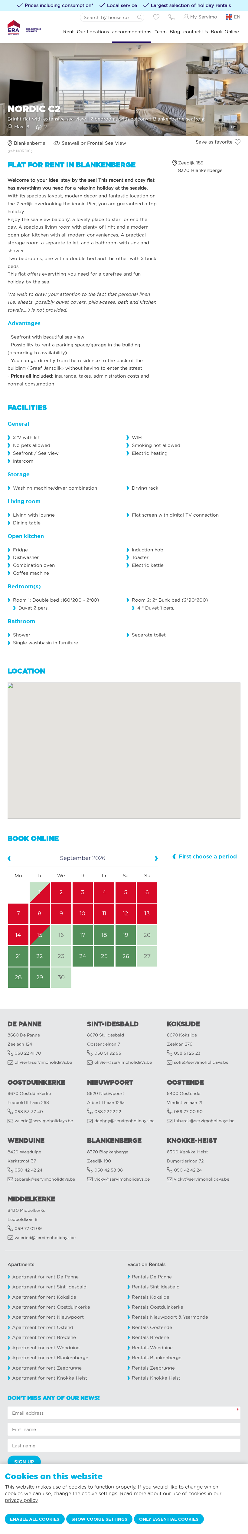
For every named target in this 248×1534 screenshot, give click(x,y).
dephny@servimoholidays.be (124, 1121)
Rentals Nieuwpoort (154, 1317)
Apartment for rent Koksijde (44, 1297)
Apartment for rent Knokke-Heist (49, 1377)
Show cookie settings (99, 1519)
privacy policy (21, 1500)
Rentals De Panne (152, 1276)
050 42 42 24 (28, 1170)
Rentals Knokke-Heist (156, 1377)
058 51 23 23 (187, 1053)
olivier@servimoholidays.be (43, 1062)
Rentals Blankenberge (156, 1357)
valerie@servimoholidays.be (44, 1121)
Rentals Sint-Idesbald (156, 1286)
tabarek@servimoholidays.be (204, 1121)
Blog (175, 31)
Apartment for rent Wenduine (46, 1347)
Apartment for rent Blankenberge (50, 1357)
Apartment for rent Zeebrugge (47, 1367)
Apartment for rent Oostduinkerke (51, 1307)
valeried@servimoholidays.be (45, 1237)
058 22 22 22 (107, 1111)
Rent (68, 31)
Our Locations (93, 31)
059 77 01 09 (28, 1228)
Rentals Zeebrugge (153, 1367)
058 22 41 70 (28, 1053)
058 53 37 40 (29, 1111)
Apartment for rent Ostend (42, 1327)
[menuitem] (68, 32)
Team (161, 31)
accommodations (131, 31)
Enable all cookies (34, 1519)
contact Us (195, 31)
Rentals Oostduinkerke (157, 1307)
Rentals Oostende (152, 1327)
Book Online (225, 31)
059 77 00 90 (188, 1111)
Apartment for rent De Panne (45, 1276)
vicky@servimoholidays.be (122, 1179)
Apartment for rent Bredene (44, 1337)
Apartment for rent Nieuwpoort (48, 1317)
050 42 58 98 (108, 1170)
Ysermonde (195, 1317)
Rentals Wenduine (152, 1347)
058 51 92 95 (107, 1053)
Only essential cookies (168, 1519)
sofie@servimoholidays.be (201, 1062)
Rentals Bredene (150, 1337)
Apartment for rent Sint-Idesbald (49, 1286)
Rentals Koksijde (150, 1297)
